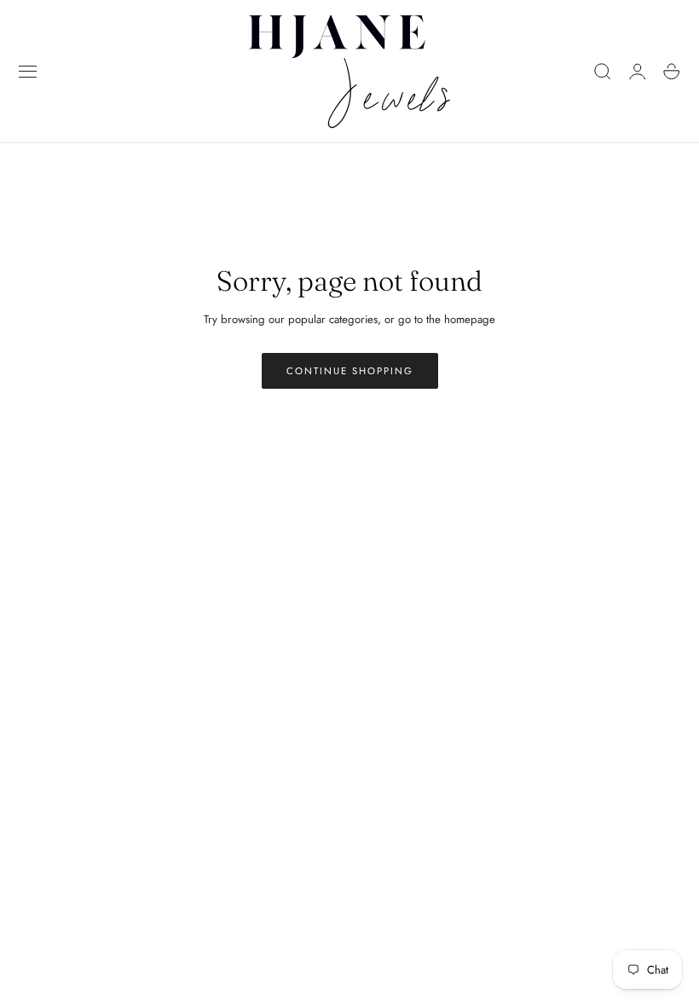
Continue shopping (349, 371)
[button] (28, 71)
